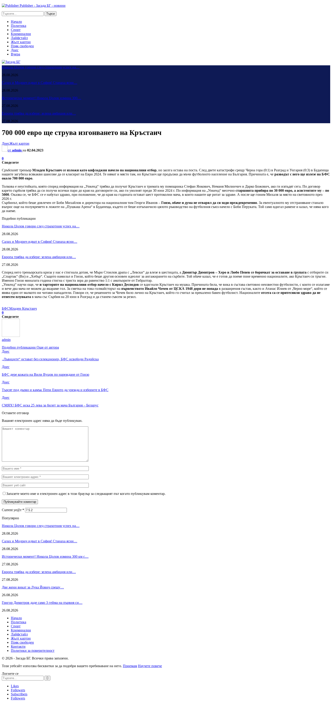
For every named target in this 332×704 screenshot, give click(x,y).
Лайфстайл (19, 38)
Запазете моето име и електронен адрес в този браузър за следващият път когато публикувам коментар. (86, 494)
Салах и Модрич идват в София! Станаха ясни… (39, 83)
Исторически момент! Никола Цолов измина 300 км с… (45, 556)
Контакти (18, 646)
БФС (5, 308)
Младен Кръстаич (23, 308)
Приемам (130, 666)
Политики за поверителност (32, 650)
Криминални (21, 34)
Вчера (15, 54)
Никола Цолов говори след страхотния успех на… (40, 67)
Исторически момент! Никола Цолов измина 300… (41, 98)
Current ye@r (13, 510)
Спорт (16, 30)
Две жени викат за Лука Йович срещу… (33, 587)
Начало (16, 22)
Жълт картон (21, 42)
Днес (15, 50)
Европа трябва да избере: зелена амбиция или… (39, 113)
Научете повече (150, 666)
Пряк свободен (22, 46)
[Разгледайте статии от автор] (11, 336)
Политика (18, 26)
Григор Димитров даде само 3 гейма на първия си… (42, 603)
